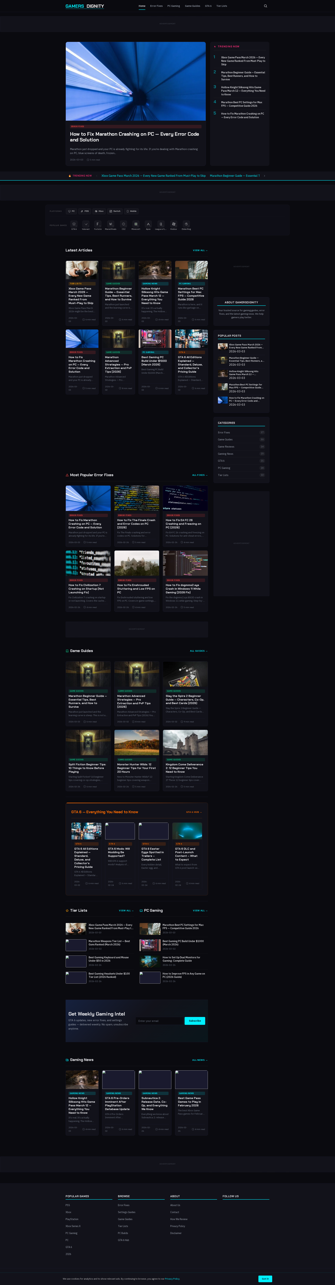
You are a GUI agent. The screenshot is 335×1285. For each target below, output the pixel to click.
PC (67, 1240)
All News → (200, 1059)
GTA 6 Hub (123, 1240)
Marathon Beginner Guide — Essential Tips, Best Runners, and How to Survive (243, 76)
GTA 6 (208, 6)
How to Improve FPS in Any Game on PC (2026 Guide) (184, 975)
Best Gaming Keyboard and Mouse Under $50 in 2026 (109, 959)
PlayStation (72, 1219)
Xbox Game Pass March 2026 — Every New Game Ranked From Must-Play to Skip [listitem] (154, 175)
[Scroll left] (97, 176)
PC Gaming (174, 6)
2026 (68, 1254)
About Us (175, 1205)
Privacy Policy (177, 1226)
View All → (200, 250)
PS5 (68, 1205)
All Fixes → (200, 475)
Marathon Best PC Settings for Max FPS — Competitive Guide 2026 (241, 104)
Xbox (68, 1212)
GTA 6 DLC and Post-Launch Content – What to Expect (186, 854)
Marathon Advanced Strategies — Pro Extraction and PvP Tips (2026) (118, 364)
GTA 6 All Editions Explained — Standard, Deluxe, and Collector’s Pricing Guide (190, 364)
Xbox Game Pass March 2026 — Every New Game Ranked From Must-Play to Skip (243, 61)
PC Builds (123, 1233)
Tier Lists (221, 6)
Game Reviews (241, 446)
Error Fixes (156, 6)
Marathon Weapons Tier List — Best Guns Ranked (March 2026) (109, 943)
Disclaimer (176, 1233)
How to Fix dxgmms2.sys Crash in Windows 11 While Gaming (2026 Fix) (183, 588)
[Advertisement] (137, 432)
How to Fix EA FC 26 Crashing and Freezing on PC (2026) (183, 523)
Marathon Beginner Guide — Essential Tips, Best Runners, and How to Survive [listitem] (258, 175)
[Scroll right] (264, 176)
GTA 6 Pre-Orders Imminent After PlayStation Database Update (117, 1103)
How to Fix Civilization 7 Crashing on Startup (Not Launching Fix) (86, 588)
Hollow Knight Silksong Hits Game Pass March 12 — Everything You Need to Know (243, 91)
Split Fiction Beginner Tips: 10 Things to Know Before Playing (87, 768)
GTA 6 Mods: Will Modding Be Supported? (119, 852)
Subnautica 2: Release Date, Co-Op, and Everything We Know (155, 1103)
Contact (174, 1212)
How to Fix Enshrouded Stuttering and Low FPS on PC (136, 588)
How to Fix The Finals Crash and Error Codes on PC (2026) (136, 523)
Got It (265, 1278)
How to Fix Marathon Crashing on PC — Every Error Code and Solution (134, 137)
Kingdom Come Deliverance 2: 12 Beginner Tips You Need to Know (184, 768)
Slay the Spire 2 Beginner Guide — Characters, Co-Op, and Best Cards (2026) (185, 699)
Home (142, 6)
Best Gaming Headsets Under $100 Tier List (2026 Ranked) (109, 975)
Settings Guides (126, 1212)
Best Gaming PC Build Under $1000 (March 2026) (154, 360)
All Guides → (199, 650)
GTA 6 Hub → (194, 812)
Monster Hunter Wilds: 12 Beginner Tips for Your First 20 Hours (136, 768)
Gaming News (150, 283)
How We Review (179, 1219)
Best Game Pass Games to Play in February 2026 (189, 1101)
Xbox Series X (73, 1226)
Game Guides (192, 6)
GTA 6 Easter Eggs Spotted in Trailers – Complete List (153, 854)
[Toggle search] (265, 6)
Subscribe (195, 1020)
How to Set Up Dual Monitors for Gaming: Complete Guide (181, 959)
